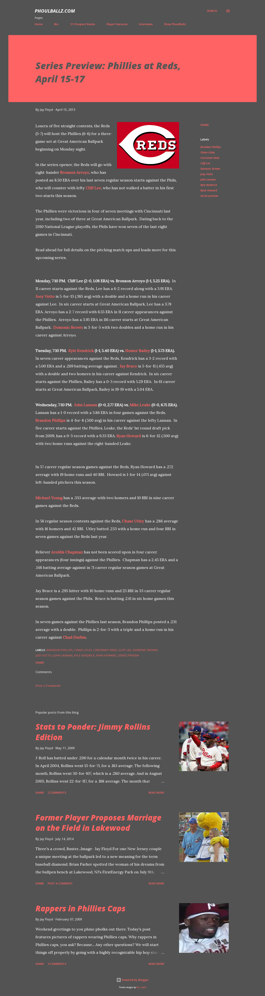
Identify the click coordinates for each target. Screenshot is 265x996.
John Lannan (85, 404)
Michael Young (49, 497)
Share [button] (204, 125)
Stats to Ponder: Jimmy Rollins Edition (93, 731)
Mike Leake (140, 404)
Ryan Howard (129, 435)
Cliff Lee (93, 187)
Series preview (209, 196)
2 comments (57, 792)
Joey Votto (45, 296)
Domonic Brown (68, 327)
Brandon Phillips (51, 420)
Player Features (117, 24)
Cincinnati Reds (209, 158)
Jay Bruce (128, 366)
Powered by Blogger (135, 980)
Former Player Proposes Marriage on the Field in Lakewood (98, 822)
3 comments (57, 964)
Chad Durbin (74, 637)
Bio (56, 24)
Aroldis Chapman (67, 552)
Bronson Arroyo (74, 172)
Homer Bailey (137, 350)
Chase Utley (133, 521)
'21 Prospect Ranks (82, 24)
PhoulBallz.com (55, 11)
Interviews (146, 24)
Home (39, 24)
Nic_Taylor (141, 987)
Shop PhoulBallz (175, 24)
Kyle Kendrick (81, 350)
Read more (156, 792)
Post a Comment (48, 685)
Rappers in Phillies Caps (81, 908)
